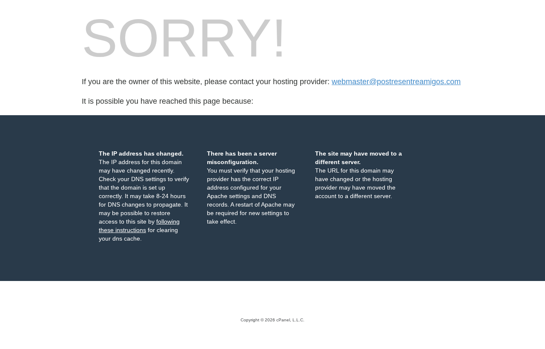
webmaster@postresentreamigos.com (396, 81)
